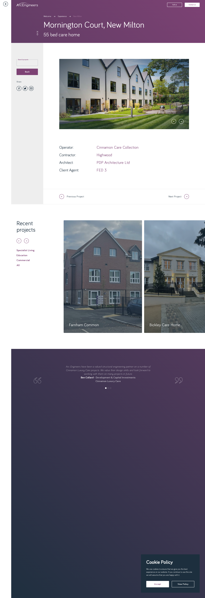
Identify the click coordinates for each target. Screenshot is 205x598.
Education (22, 255)
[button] (173, 121)
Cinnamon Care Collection (118, 148)
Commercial (23, 260)
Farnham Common (84, 325)
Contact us (192, 5)
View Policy (183, 584)
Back (27, 72)
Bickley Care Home (164, 325)
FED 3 (102, 170)
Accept (157, 584)
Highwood (104, 155)
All (18, 265)
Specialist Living (25, 250)
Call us (174, 5)
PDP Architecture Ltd (113, 163)
